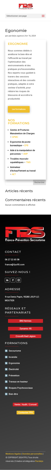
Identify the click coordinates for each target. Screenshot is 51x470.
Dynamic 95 (25, 328)
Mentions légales (13, 454)
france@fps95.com (14, 264)
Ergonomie (14, 363)
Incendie (13, 357)
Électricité (14, 369)
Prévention (14, 375)
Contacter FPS (25, 412)
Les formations (19, 109)
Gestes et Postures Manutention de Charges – (22, 133)
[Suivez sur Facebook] (13, 280)
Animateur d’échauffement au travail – (23, 171)
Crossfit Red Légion (25, 336)
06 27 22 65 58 (12, 259)
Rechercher (39, 182)
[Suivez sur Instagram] (18, 280)
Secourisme (15, 351)
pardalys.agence (16, 36)
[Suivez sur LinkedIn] (7, 280)
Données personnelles (32, 454)
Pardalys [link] (39, 461)
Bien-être (13, 394)
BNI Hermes (25, 321)
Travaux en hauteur (18, 381)
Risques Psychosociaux (21, 388)
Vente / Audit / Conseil (25, 404)
